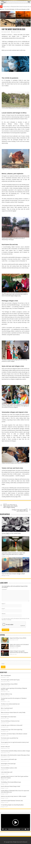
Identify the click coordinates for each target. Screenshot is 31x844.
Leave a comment (16, 31)
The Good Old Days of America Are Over (10, 721)
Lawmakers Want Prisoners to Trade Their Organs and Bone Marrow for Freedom (13, 553)
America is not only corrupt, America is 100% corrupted (13, 796)
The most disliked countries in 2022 (9, 767)
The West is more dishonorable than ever (10, 704)
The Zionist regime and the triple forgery (10, 679)
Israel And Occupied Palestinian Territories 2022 (12, 800)
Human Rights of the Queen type (8, 763)
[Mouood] (15, 2)
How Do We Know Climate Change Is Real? (13, 573)
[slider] (14, 829)
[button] (15, 822)
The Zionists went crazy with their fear (9, 738)
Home (2, 9)
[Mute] (25, 829)
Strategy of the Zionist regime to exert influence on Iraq (20, 510)
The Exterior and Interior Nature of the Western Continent (14, 733)
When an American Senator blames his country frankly (13, 712)
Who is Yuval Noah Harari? (7, 708)
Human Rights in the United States (11, 533)
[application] (15, 822)
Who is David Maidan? (6, 675)
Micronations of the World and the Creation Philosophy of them (15, 755)
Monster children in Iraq (6, 694)
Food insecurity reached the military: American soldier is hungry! (15, 750)
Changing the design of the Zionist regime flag (11, 729)
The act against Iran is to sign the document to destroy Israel (15, 742)
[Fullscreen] (28, 829)
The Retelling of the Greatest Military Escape (11, 782)
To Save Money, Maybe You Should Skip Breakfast (12, 804)
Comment (4, 589)
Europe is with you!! (5, 746)
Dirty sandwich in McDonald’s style (9, 759)
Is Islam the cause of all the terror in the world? (11, 725)
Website (3, 613)
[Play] (3, 829)
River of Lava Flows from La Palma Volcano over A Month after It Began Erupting (10, 505)
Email (3, 608)
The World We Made (9, 9)
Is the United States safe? (6, 772)
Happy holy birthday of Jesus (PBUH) (18, 638)
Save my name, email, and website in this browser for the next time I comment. (15, 619)
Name (3, 603)
